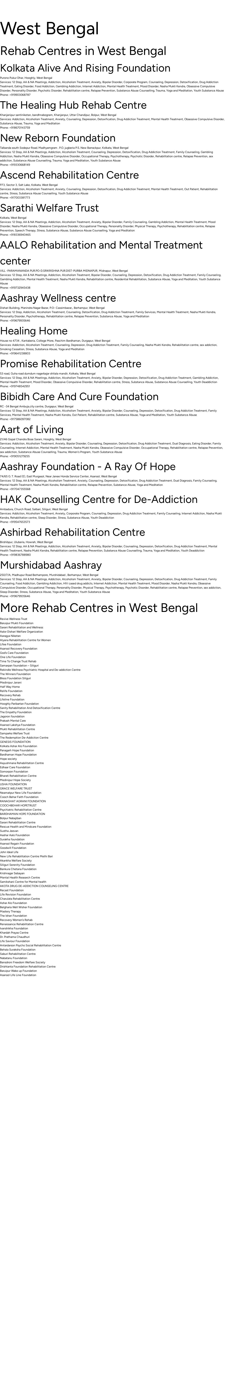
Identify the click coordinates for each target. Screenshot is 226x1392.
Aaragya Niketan (10, 636)
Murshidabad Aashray (51, 565)
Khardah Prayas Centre (14, 932)
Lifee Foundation (10, 644)
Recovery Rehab (10, 695)
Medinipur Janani (11, 682)
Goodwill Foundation (13, 848)
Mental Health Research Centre (20, 877)
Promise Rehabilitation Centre (70, 363)
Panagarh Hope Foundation (17, 750)
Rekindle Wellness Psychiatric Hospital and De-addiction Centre (40, 669)
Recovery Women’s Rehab (16, 920)
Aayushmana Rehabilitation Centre (22, 763)
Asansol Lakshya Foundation (17, 725)
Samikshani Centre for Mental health (23, 881)
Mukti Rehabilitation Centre (17, 729)
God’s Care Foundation (14, 652)
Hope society (8, 758)
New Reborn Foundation (57, 137)
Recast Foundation (12, 890)
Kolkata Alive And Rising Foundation (85, 67)
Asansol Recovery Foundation (18, 648)
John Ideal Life (9, 852)
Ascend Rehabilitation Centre (69, 175)
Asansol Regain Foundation (17, 843)
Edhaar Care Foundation (15, 767)
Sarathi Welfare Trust (49, 207)
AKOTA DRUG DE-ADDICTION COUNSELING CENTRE (34, 886)
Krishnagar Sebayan (12, 873)
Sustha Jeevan (9, 831)
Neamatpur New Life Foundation (20, 792)
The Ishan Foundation (13, 915)
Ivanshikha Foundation (14, 928)
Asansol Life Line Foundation (18, 975)
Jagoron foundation (12, 716)
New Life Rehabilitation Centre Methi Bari (26, 856)
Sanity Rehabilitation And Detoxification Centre (30, 708)
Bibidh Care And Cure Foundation (79, 396)
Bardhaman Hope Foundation (18, 754)
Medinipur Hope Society (15, 780)
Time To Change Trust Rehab (18, 661)
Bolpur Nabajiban (10, 818)
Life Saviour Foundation (15, 941)
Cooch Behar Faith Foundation (19, 797)
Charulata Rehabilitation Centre (20, 898)
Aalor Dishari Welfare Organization (21, 631)
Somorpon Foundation (14, 771)
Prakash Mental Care (13, 720)
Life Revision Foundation (15, 894)
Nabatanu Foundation (13, 958)
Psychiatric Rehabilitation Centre (20, 809)
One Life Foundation (13, 657)
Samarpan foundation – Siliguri (19, 665)
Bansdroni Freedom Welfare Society (22, 962)
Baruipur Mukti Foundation (16, 623)
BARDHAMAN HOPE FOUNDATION (22, 814)
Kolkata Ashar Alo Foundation (18, 746)
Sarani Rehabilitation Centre (17, 822)
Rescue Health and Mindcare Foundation (25, 826)
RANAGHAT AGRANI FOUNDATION (23, 801)
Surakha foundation (12, 839)
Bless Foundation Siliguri (15, 678)
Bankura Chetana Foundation (18, 869)
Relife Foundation (11, 691)
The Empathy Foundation (16, 712)
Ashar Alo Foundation (13, 903)
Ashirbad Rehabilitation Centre (72, 532)
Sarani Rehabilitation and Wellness (21, 627)
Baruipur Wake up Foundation (18, 970)
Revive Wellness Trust (13, 619)
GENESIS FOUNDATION (15, 742)
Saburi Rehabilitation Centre (18, 953)
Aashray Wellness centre (58, 297)
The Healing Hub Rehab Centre (73, 105)
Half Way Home (10, 686)
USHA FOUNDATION (13, 784)
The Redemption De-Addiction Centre (24, 737)
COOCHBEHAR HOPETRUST (18, 805)
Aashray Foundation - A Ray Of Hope (88, 466)
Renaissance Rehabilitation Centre (21, 924)
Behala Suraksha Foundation (17, 949)
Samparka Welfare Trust (15, 733)
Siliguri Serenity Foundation (17, 864)
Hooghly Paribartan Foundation (19, 703)
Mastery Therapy (10, 911)
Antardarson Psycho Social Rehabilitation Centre (30, 945)
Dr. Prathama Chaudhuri (15, 937)
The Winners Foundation (15, 674)
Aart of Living (32, 429)
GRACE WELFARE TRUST (16, 788)
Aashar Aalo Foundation (15, 835)
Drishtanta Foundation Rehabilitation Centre (28, 966)
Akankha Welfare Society (16, 860)
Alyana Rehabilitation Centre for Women (25, 640)
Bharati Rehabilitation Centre (18, 775)
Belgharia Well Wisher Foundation (21, 907)
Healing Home (34, 330)
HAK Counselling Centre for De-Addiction (99, 499)
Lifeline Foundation (12, 699)
